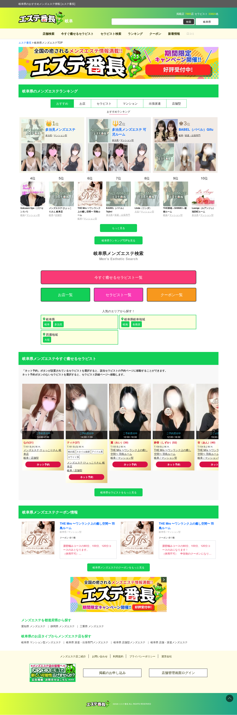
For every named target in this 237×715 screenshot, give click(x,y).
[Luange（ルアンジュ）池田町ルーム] (204, 183)
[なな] (184, 145)
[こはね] (72, 145)
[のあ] (205, 145)
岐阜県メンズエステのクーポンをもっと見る (118, 567)
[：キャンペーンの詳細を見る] (118, 594)
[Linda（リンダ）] (147, 183)
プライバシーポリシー (142, 656)
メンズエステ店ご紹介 (73, 656)
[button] (214, 432)
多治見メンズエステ (60, 129)
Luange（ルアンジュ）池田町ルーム (203, 209)
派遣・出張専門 (192, 135)
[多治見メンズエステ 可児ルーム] (99, 121)
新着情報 (174, 33)
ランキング (135, 33)
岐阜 (181, 135)
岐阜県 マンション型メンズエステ (41, 642)
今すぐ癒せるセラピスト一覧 (118, 277)
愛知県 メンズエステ (33, 626)
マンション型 (60, 135)
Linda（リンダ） (143, 208)
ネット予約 (43, 464)
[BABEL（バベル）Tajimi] (118, 183)
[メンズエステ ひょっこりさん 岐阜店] (61, 183)
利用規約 (118, 656)
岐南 (22, 214)
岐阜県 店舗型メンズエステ (129, 642)
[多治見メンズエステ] (32, 121)
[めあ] (51, 145)
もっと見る (118, 228)
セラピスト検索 (111, 33)
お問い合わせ (100, 656)
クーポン (155, 33)
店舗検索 (48, 33)
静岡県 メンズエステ (63, 626)
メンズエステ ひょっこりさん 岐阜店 (60, 209)
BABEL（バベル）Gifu (196, 129)
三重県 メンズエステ (92, 626)
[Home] (98, 702)
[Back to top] (229, 698)
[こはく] (164, 145)
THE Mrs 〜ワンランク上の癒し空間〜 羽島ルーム (89, 211)
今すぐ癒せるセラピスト (77, 33)
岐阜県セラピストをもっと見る (118, 492)
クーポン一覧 (172, 294)
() (29, 442)
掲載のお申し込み (112, 673)
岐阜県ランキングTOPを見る (118, 240)
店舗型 (58, 214)
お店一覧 (65, 294)
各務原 (136, 324)
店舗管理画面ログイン (178, 673)
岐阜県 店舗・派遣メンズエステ (169, 642)
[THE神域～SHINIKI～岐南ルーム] (175, 183)
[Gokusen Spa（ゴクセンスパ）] (32, 183)
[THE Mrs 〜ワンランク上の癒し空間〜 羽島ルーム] (90, 183)
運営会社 (166, 656)
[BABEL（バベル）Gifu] (166, 121)
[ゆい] (31, 145)
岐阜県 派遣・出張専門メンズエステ (87, 642)
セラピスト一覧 (118, 294)
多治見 (48, 135)
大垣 (137, 211)
